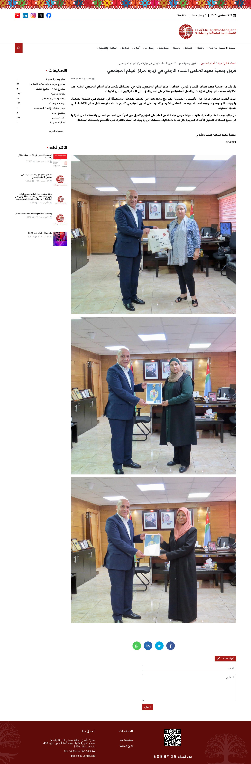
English (181, 16)
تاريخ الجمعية (126, 745)
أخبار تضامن (208, 63)
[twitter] (159, 645)
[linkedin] (148, 645)
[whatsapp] (137, 645)
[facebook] (170, 645)
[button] (19, 48)
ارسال (147, 707)
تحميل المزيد (56, 131)
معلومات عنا (126, 740)
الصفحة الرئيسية (227, 47)
